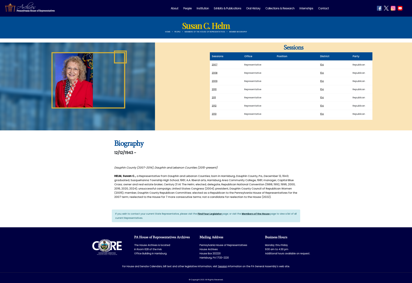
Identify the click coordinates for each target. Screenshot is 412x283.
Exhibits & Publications (227, 8)
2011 (214, 97)
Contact (323, 8)
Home (167, 31)
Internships (306, 8)
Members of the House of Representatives (205, 31)
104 (322, 64)
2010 (214, 89)
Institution (203, 8)
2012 (214, 105)
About (174, 8)
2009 (214, 81)
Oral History (253, 8)
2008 (214, 73)
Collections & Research (280, 8)
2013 (214, 114)
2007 (214, 64)
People (187, 8)
